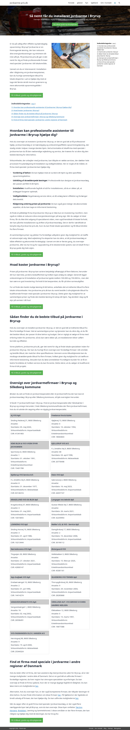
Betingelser (117, 728)
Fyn (86, 3)
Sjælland (94, 3)
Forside (71, 3)
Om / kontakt (106, 3)
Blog (105, 728)
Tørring (79, 707)
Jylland (79, 3)
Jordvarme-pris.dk (19, 2)
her (36, 686)
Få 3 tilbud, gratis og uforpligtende (65, 24)
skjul (33, 104)
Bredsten (22, 710)
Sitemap (110, 728)
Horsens (13, 710)
